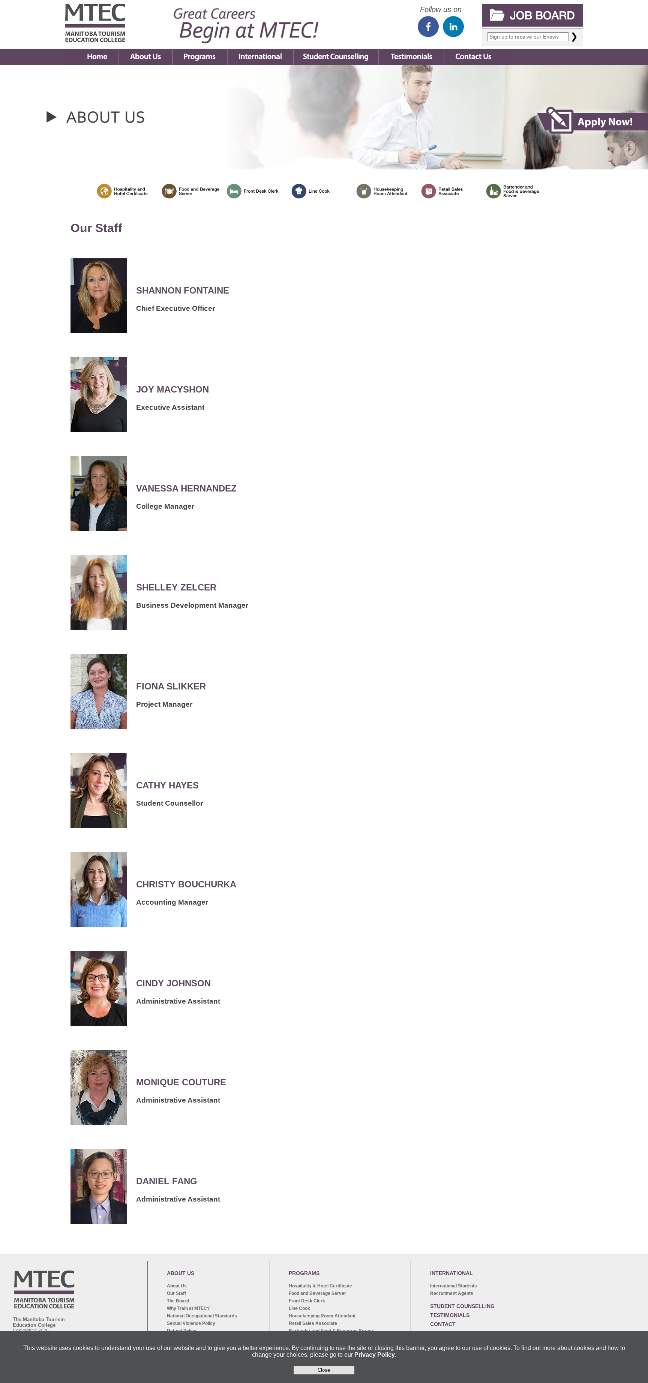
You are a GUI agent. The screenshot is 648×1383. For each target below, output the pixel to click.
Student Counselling (335, 51)
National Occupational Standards (202, 1316)
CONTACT (443, 1324)
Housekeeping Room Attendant (322, 1316)
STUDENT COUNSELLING (462, 1306)
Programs (199, 51)
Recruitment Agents (451, 1293)
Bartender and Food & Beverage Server (331, 1331)
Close (324, 1370)
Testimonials (411, 51)
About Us (145, 51)
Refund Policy (181, 1331)
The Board (178, 1301)
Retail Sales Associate (313, 1323)
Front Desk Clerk (307, 1301)
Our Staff (176, 1293)
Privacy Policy (374, 1355)
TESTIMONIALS (450, 1315)
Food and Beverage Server (317, 1293)
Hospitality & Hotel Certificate (320, 1286)
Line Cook (299, 1308)
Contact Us (474, 51)
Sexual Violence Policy (191, 1323)
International (260, 51)
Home (92, 51)
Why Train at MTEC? (188, 1308)
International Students (453, 1286)
